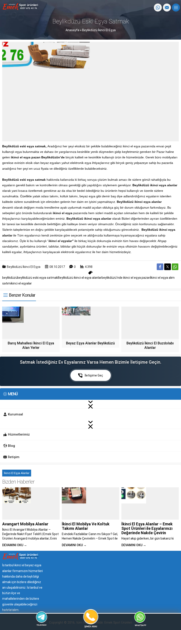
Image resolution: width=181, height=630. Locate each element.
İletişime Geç (94, 375)
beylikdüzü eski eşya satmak (37, 277)
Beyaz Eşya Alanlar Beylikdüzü (90, 343)
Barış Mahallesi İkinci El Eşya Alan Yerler (31, 345)
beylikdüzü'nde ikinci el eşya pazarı (126, 277)
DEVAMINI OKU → (14, 545)
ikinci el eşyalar (21, 283)
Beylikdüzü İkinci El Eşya (99, 30)
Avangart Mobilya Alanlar (25, 524)
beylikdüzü (9, 277)
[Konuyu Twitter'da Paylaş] (167, 266)
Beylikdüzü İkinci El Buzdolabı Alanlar (150, 345)
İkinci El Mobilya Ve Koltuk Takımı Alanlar (85, 526)
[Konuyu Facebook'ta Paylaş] (160, 266)
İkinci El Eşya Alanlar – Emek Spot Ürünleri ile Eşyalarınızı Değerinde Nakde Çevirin (147, 528)
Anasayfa (72, 30)
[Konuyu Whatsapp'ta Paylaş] (175, 266)
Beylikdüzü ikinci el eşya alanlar (80, 277)
